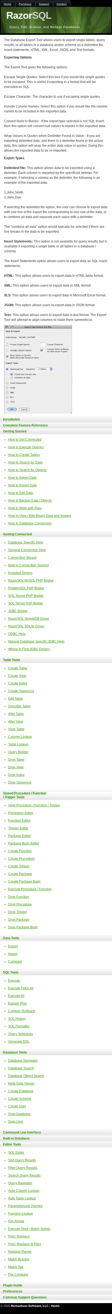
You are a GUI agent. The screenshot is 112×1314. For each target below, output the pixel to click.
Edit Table (15, 699)
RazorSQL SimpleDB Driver (28, 619)
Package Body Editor (23, 843)
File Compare (18, 1274)
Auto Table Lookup (22, 1198)
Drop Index (16, 775)
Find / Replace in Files (24, 1244)
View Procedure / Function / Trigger (34, 805)
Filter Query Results (22, 1168)
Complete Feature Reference (25, 425)
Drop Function (18, 897)
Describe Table (19, 706)
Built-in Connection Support (28, 565)
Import (12, 954)
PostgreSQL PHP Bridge (26, 588)
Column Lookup (20, 737)
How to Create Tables (24, 455)
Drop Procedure (20, 904)
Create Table (17, 668)
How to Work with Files (25, 508)
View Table (16, 729)
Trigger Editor (18, 828)
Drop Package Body (23, 927)
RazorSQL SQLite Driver (26, 626)
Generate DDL (19, 1041)
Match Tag (15, 1267)
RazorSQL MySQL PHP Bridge (31, 580)
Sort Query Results (22, 1160)
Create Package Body (24, 881)
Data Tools (11, 938)
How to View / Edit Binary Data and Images (39, 516)
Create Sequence (21, 691)
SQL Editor (16, 1153)
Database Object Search (26, 1076)
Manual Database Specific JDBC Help (36, 641)
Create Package (20, 874)
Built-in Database (16, 1138)
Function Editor (19, 820)
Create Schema (19, 1099)
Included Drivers (20, 573)
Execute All (16, 996)
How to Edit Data (20, 493)
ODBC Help (17, 634)
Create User (17, 1106)
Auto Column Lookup (23, 1191)
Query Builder (18, 752)
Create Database (20, 1091)
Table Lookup (18, 744)
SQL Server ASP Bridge (25, 603)
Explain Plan (17, 1003)
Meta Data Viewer (21, 1083)
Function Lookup (20, 1213)
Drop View (16, 767)
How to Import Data (22, 478)
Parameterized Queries (25, 1206)
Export (13, 946)
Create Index (17, 683)
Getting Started (14, 431)
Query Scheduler (20, 1034)
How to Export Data (22, 485)
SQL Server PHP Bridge (25, 596)
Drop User (15, 1121)
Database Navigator (23, 1061)
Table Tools (11, 660)
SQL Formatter (19, 1026)
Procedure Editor (20, 813)
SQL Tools (10, 972)
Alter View (15, 721)
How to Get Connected (25, 439)
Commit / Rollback (21, 1011)
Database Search (21, 1068)
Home (55, 1305)
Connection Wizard (22, 558)
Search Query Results (24, 1175)
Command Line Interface (22, 1132)
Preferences (12, 1291)
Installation (11, 419)
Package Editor (19, 836)
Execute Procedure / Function (30, 889)
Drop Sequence (20, 782)
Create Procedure (21, 859)
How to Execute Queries (26, 447)
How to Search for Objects (27, 470)
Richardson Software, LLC (30, 1305)
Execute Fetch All (20, 988)
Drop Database (19, 1114)
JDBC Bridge (17, 611)
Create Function (20, 851)
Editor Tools (12, 1144)
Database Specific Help (25, 542)
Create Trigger (19, 866)
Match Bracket (18, 1259)
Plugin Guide (12, 1285)
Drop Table (16, 760)
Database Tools (15, 1052)
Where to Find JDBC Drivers (29, 649)
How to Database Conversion (30, 523)
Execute (14, 981)
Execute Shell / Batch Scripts (29, 1229)
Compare (15, 961)
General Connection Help (27, 550)
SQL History (17, 1019)
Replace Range (20, 1252)
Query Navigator (20, 1183)
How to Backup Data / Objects (30, 500)
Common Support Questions (25, 1297)
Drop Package (18, 920)
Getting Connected (17, 534)
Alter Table (16, 714)
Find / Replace (19, 1236)
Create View (17, 676)
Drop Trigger (17, 912)
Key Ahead (16, 1221)
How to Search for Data (25, 462)
